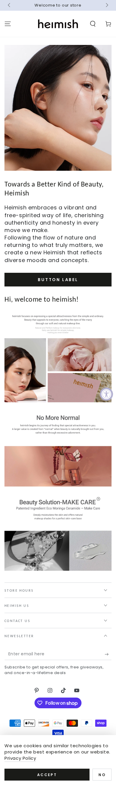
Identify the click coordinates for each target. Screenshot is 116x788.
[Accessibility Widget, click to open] (106, 394)
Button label (58, 280)
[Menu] (7, 24)
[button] (93, 24)
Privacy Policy (20, 758)
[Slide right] (106, 5)
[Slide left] (9, 5)
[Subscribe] (108, 654)
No (102, 774)
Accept (47, 774)
